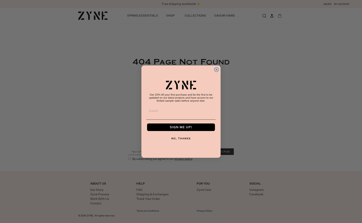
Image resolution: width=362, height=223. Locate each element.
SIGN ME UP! (181, 127)
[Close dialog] (216, 69)
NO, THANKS (181, 138)
